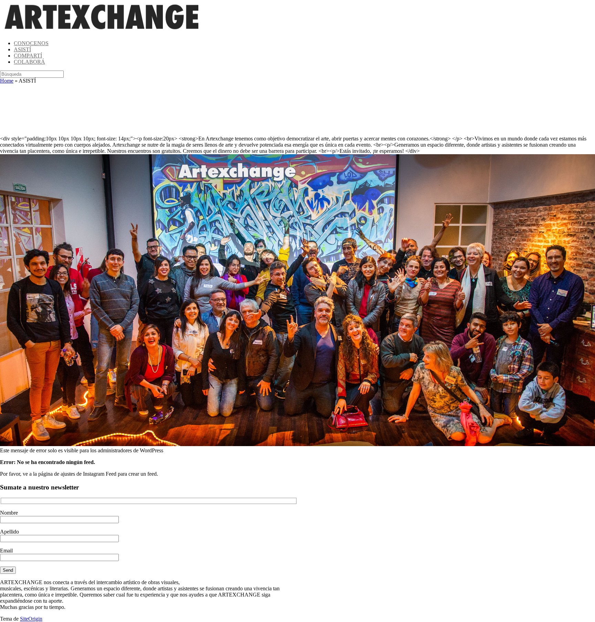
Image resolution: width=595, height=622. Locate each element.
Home (6, 81)
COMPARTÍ (28, 56)
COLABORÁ (29, 62)
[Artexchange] (101, 31)
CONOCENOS (31, 43)
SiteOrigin (31, 619)
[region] (297, 110)
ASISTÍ (22, 49)
